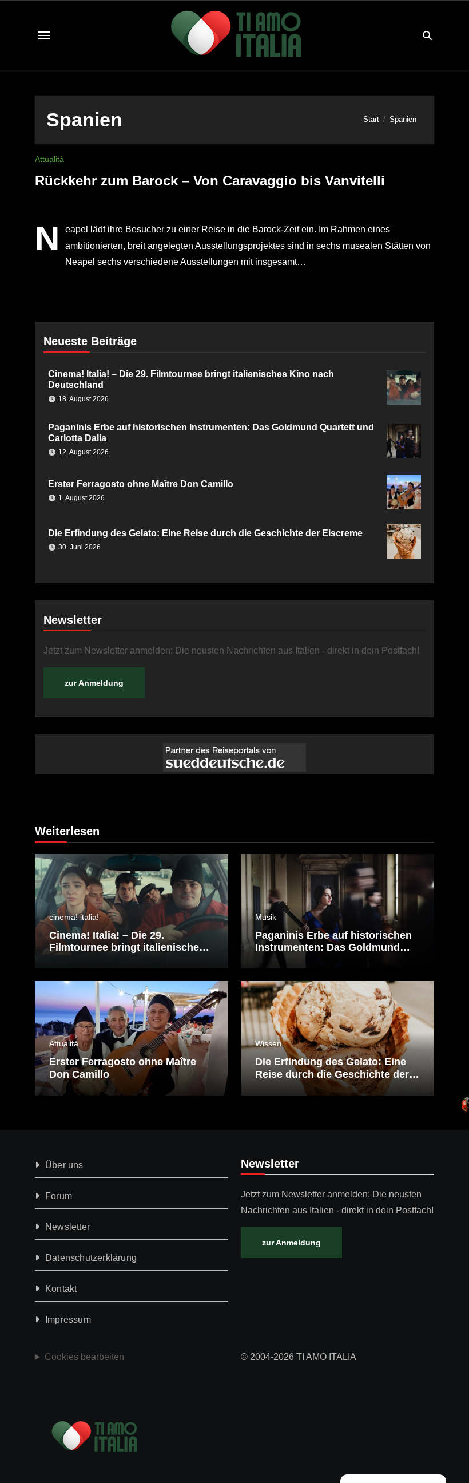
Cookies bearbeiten (84, 1357)
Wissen (268, 1043)
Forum (58, 1196)
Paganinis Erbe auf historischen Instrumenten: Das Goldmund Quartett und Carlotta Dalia (333, 948)
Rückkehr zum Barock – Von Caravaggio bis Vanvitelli (210, 180)
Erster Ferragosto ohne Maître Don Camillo (140, 484)
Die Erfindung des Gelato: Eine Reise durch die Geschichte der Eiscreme (205, 533)
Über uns (64, 1165)
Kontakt (61, 1289)
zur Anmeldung (94, 682)
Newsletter (67, 1227)
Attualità (49, 159)
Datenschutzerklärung (91, 1258)
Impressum (68, 1319)
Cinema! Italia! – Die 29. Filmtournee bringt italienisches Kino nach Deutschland (127, 948)
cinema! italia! (74, 917)
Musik (265, 917)
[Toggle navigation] (44, 35)
